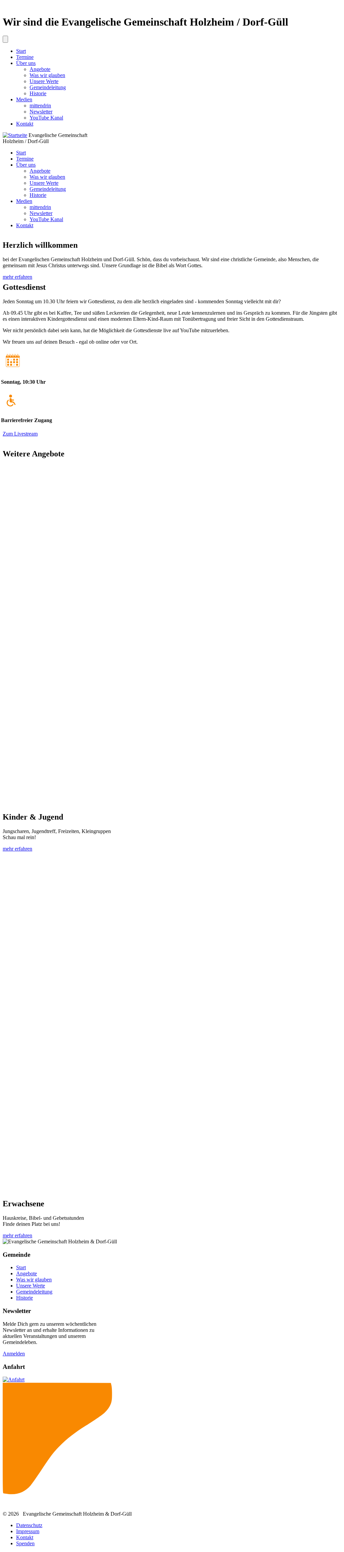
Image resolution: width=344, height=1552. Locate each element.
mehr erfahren (17, 277)
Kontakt (24, 124)
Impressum (27, 1531)
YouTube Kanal (46, 117)
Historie (38, 93)
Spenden (25, 1543)
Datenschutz (29, 1525)
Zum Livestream (20, 434)
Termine (25, 57)
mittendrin (40, 105)
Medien (24, 99)
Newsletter (41, 111)
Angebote (40, 69)
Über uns (26, 63)
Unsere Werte (44, 81)
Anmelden (14, 1353)
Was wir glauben (47, 75)
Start (21, 51)
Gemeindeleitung (48, 87)
